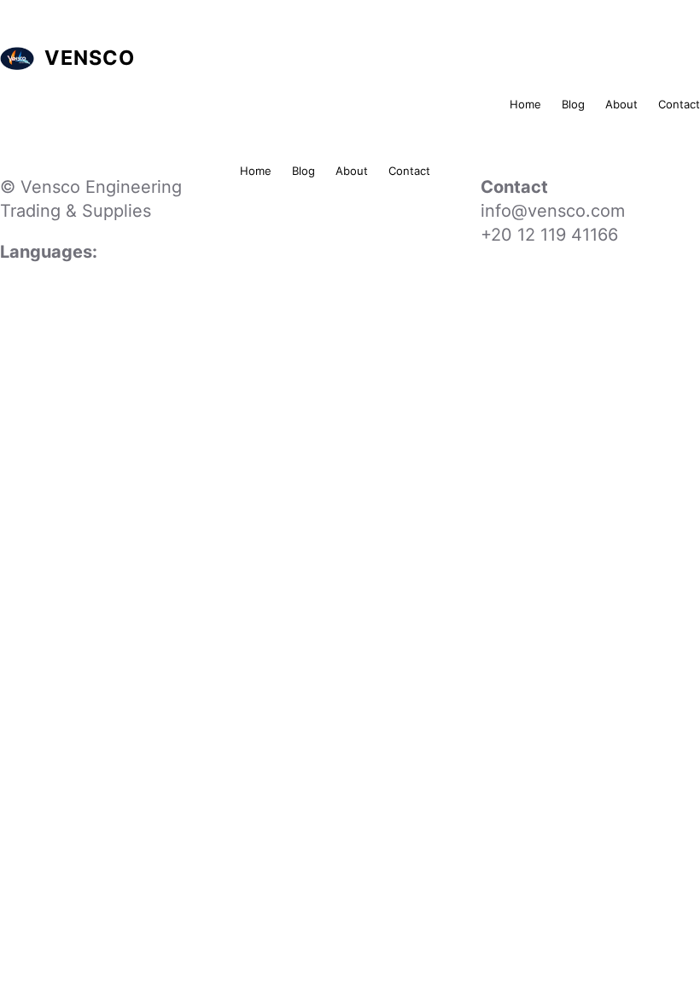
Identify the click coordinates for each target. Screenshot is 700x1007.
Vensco (89, 57)
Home (525, 104)
